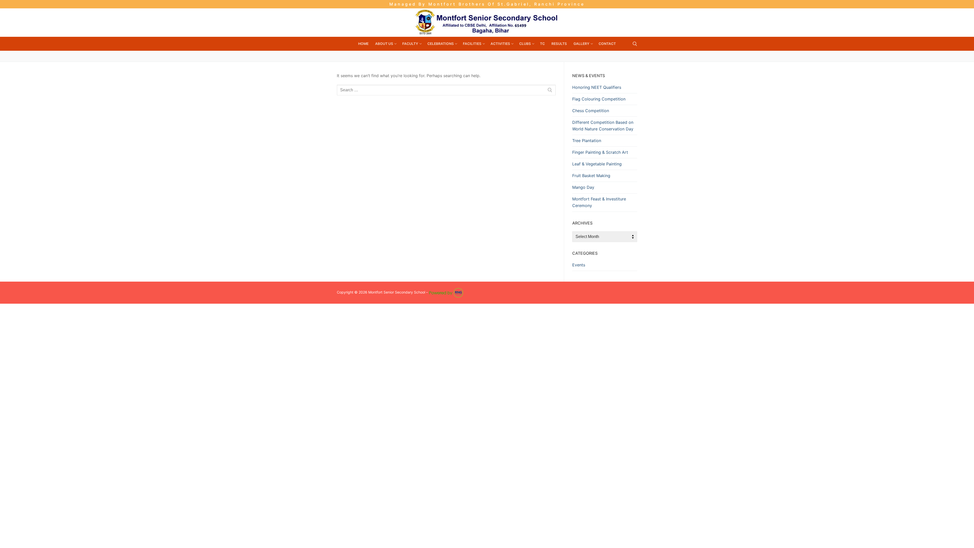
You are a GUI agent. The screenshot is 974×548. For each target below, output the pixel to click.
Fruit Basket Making (591, 175)
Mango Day (583, 187)
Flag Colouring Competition (598, 98)
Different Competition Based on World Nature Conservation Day (602, 125)
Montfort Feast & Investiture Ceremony (599, 202)
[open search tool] (635, 44)
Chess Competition (590, 110)
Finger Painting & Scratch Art (600, 152)
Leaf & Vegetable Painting (597, 163)
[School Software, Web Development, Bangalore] (446, 292)
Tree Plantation (586, 140)
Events (578, 264)
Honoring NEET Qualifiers (596, 87)
